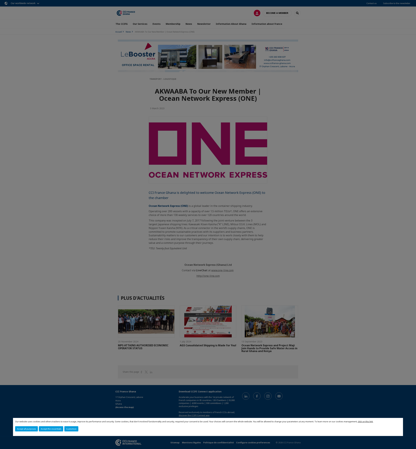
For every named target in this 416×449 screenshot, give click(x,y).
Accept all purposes (26, 428)
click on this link (365, 421)
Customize (71, 428)
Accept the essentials (51, 428)
